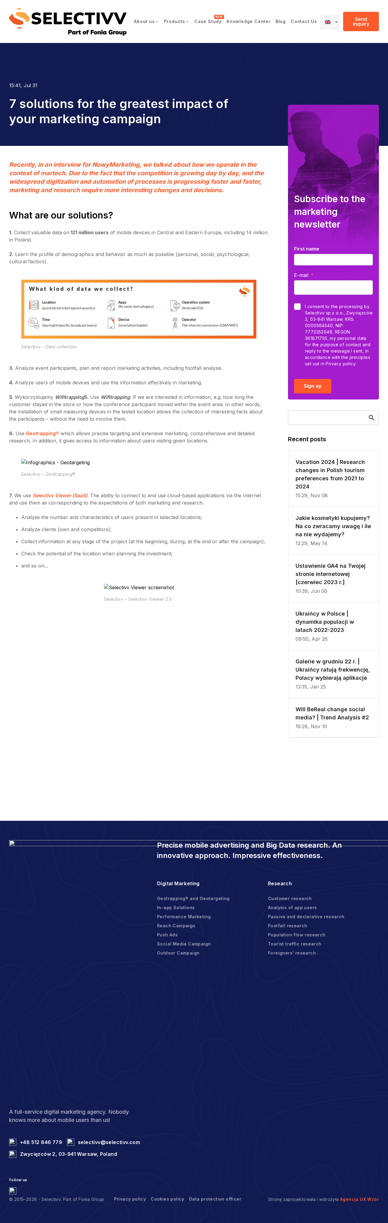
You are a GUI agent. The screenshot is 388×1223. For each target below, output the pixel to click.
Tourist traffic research (295, 943)
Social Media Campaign (184, 943)
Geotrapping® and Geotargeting (193, 898)
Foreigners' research (292, 952)
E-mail (301, 275)
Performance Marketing (184, 916)
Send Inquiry (361, 21)
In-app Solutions (176, 907)
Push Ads (167, 934)
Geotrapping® (42, 433)
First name (306, 249)
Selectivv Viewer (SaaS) (60, 495)
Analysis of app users (292, 907)
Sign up (313, 386)
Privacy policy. (341, 363)
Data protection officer (215, 1199)
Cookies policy (167, 1199)
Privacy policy (130, 1199)
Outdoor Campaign (178, 952)
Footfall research (287, 925)
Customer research (290, 898)
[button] (146, 21)
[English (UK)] (329, 22)
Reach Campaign (176, 925)
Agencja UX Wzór (359, 1199)
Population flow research (297, 934)
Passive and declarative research (306, 916)
